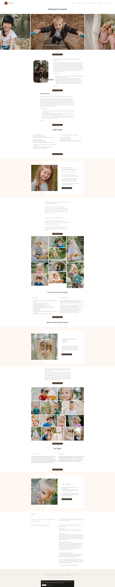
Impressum (60, 575)
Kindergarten (74, 574)
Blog (80, 574)
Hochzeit (78, 3)
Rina (105, 3)
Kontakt (67, 574)
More (109, 3)
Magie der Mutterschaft (89, 3)
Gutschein (47, 575)
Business (100, 3)
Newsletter (54, 575)
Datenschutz (67, 575)
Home (73, 3)
